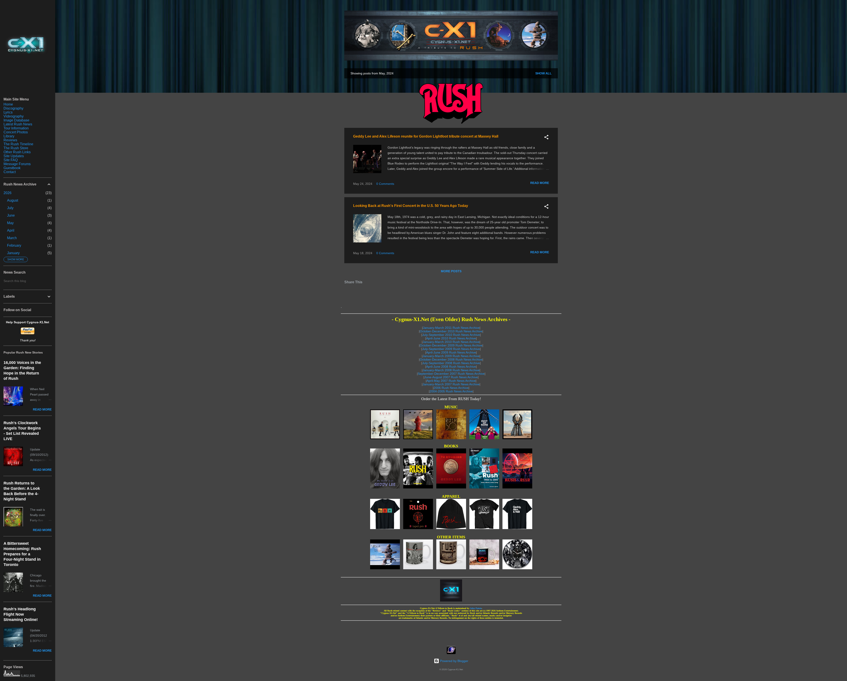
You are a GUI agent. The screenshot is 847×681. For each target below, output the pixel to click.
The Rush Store (16, 148)
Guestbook (12, 168)
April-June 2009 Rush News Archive (451, 352)
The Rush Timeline (18, 144)
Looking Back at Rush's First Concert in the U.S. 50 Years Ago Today (410, 206)
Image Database (16, 120)
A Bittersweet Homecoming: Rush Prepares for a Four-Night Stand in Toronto (22, 554)
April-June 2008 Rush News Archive (451, 366)
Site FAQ (11, 160)
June (11, 215)
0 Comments (385, 183)
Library (9, 136)
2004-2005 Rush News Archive (451, 391)
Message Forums (17, 164)
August (12, 200)
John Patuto (476, 608)
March (12, 238)
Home (8, 104)
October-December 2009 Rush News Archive (451, 345)
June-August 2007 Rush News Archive (451, 377)
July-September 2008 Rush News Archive (451, 363)
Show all (543, 73)
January (13, 253)
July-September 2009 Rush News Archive (451, 349)
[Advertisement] (451, 632)
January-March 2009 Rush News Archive (451, 356)
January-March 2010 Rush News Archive (451, 342)
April (10, 230)
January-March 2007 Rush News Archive (451, 384)
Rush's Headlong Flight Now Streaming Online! (21, 614)
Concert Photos (16, 132)
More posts (451, 271)
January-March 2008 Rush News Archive (451, 370)
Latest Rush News (18, 124)
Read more (539, 183)
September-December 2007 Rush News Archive (451, 373)
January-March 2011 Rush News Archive (451, 327)
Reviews (10, 140)
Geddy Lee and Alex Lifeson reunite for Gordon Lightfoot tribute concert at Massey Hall (425, 136)
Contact (10, 172)
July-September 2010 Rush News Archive (451, 335)
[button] (546, 137)
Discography (13, 108)
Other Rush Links (17, 152)
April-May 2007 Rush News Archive (451, 380)
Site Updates (14, 156)
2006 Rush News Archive (451, 388)
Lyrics (8, 112)
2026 (7, 193)
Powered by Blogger (453, 661)
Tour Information (16, 128)
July (10, 208)
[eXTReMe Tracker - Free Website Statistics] (451, 653)
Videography (14, 116)
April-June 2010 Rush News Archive (451, 338)
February (14, 245)
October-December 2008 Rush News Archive (451, 359)
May (10, 223)
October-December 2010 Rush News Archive (451, 331)
